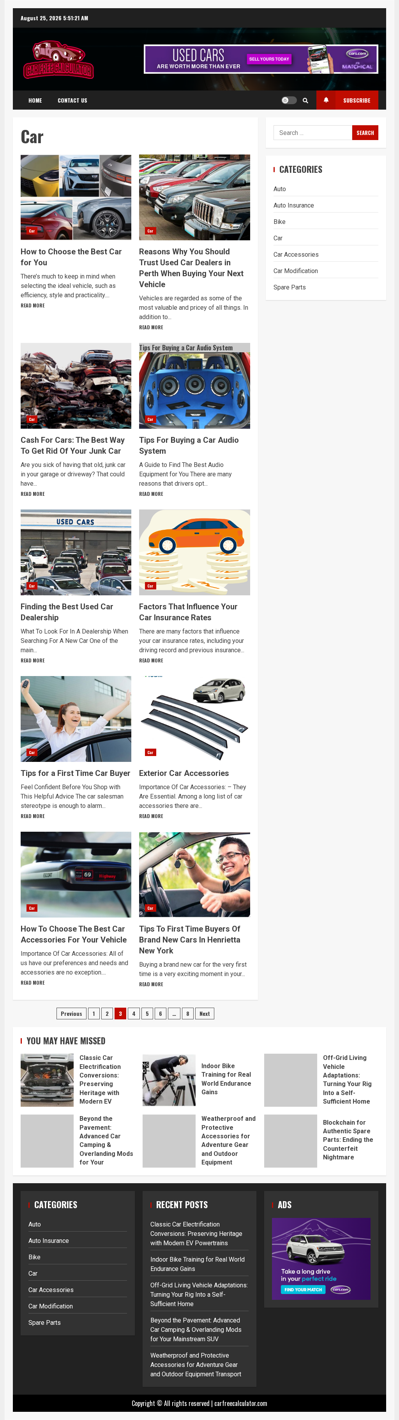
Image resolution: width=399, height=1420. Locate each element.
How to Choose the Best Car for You (76, 197)
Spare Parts (290, 287)
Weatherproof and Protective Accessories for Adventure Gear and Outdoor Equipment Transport (169, 1141)
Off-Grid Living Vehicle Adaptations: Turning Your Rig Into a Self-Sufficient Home (290, 1080)
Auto (280, 189)
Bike (280, 221)
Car (32, 231)
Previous (71, 1013)
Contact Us (72, 100)
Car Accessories (296, 254)
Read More (32, 305)
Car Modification (296, 271)
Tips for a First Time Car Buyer (76, 719)
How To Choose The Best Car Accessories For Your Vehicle (76, 875)
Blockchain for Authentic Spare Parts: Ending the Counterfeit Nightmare (290, 1141)
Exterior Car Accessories (194, 719)
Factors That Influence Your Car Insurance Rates (194, 552)
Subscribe (357, 100)
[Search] (305, 100)
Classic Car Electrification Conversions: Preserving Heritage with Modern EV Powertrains (47, 1080)
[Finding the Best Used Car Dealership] (76, 552)
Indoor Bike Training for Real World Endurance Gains (169, 1080)
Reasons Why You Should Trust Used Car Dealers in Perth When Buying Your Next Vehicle (194, 197)
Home (35, 100)
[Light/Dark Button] (289, 100)
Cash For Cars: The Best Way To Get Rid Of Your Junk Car (76, 386)
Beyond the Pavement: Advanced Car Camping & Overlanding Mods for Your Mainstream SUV (47, 1141)
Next (205, 1013)
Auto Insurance (294, 205)
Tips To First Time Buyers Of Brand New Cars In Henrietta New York (194, 875)
